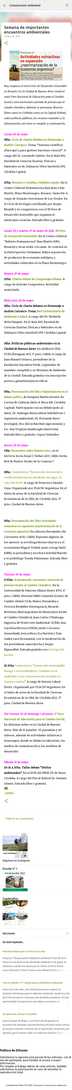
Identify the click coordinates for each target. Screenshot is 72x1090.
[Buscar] (67, 5)
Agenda (9, 793)
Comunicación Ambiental (25, 5)
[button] (6, 43)
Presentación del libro (33, 526)
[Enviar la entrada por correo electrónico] (6, 789)
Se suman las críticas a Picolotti (20, 1014)
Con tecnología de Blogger (38, 1078)
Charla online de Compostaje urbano (36, 279)
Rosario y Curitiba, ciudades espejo (35, 182)
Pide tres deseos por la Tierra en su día (24, 951)
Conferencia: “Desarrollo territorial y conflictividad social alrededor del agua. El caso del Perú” (33, 477)
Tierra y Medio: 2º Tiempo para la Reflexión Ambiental (32, 982)
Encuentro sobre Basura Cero (31, 450)
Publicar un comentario (19, 818)
